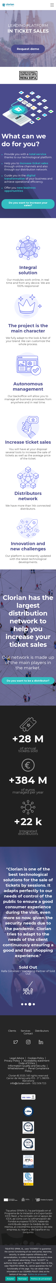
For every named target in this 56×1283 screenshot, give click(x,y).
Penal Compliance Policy (37, 1069)
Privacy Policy (12, 1061)
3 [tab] (29, 1004)
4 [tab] (34, 1004)
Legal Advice (17, 1058)
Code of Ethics (27, 1063)
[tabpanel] (28, 934)
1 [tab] (22, 1004)
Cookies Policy (36, 1058)
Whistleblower (16, 1068)
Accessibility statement (37, 1061)
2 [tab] (26, 1004)
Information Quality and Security (27, 1066)
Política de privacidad (37, 1274)
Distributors (42, 1031)
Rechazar (22, 1279)
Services (25, 1031)
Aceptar (10, 1279)
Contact (28, 1033)
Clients (12, 1031)
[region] (28, 38)
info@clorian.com (20, 1083)
